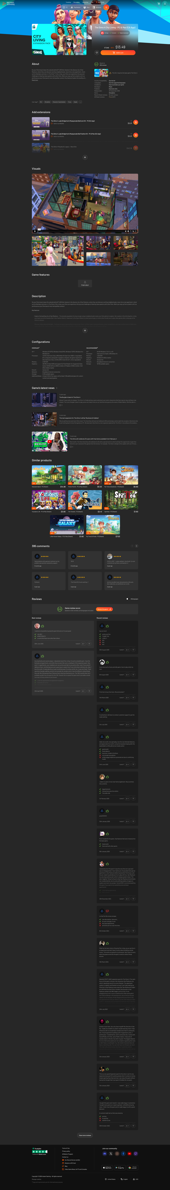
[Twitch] (135, 1153)
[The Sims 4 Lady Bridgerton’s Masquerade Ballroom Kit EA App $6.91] (41, 122)
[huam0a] (102, 863)
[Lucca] (102, 662)
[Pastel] (102, 833)
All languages (134, 599)
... (80, 102)
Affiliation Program (67, 1154)
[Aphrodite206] (102, 776)
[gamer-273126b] (102, 1098)
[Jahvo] (102, 1069)
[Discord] (104, 1153)
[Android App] (120, 1167)
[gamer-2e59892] (109, 556)
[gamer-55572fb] (102, 710)
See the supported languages (117, 82)
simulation (47, 102)
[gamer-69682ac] (102, 974)
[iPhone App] (107, 1167)
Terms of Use (66, 1148)
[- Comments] (132, 545)
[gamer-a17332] (102, 687)
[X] (110, 1153)
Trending (68, 2)
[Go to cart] (159, 3)
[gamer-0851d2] (102, 911)
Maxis (110, 87)
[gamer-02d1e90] (102, 626)
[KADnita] (37, 577)
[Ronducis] (102, 943)
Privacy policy (66, 1151)
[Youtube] (129, 1153)
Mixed (111, 97)
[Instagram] (117, 1153)
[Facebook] (123, 1153)
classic (75, 102)
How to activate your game (116, 85)
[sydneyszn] (102, 811)
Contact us (65, 1157)
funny (69, 102)
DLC (41, 102)
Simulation (112, 93)
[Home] (9, 3)
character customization (59, 102)
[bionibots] (102, 1021)
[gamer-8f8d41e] (102, 737)
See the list (112, 80)
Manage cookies (36, 1179)
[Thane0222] (109, 577)
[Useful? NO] (89, 643)
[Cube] (73, 577)
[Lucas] (37, 556)
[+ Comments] (136, 545)
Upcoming (85, 2)
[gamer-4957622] (37, 656)
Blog (92, 2)
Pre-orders (76, 2)
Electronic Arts (113, 89)
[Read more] (63, 673)
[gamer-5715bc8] (73, 556)
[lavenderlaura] (37, 626)
